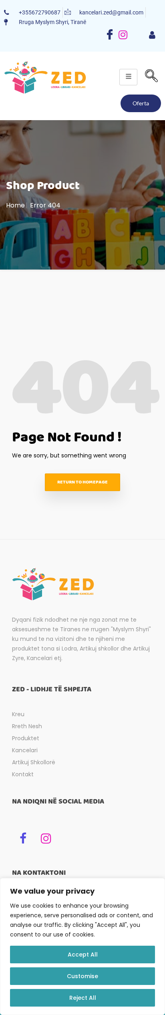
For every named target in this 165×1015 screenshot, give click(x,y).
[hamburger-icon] (152, 35)
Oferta (141, 103)
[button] (151, 77)
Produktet (25, 738)
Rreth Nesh (27, 726)
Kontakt (23, 774)
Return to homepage (82, 482)
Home (15, 205)
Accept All (83, 955)
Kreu (18, 714)
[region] (82, 946)
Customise (82, 976)
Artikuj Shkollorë (33, 762)
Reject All (82, 998)
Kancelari (25, 750)
